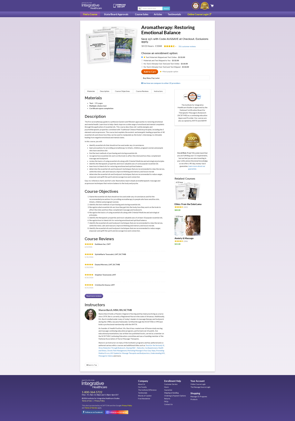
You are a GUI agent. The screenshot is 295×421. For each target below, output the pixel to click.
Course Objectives (122, 91)
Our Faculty (142, 387)
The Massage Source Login (200, 387)
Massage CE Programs (198, 397)
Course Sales (141, 14)
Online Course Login (198, 14)
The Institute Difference (147, 390)
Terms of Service (91, 408)
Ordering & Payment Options (175, 396)
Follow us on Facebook (94, 412)
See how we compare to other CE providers (161, 83)
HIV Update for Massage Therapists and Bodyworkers (130, 353)
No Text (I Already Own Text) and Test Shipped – (166, 67)
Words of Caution (145, 396)
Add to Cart (150, 71)
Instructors (158, 91)
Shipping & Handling (171, 393)
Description (104, 91)
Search (166, 8)
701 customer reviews (187, 46)
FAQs (166, 401)
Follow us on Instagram (118, 412)
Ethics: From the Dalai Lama (188, 204)
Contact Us (168, 404)
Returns (167, 399)
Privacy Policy (99, 401)
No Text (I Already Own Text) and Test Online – (166, 64)
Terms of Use (87, 401)
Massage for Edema (106, 356)
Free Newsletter (144, 399)
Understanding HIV (157, 353)
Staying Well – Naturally (135, 348)
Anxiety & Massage (184, 238)
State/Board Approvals (116, 14)
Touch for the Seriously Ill (155, 345)
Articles (158, 14)
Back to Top (92, 365)
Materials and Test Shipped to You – (161, 60)
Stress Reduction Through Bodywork (112, 348)
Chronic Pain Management (117, 350)
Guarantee (168, 390)
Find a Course (90, 14)
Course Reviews (142, 91)
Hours (166, 387)
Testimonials (174, 14)
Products (194, 399)
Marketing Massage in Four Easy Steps (141, 350)
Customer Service (170, 384)
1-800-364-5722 (92, 392)
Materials (91, 91)
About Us (141, 384)
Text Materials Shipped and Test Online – (165, 57)
